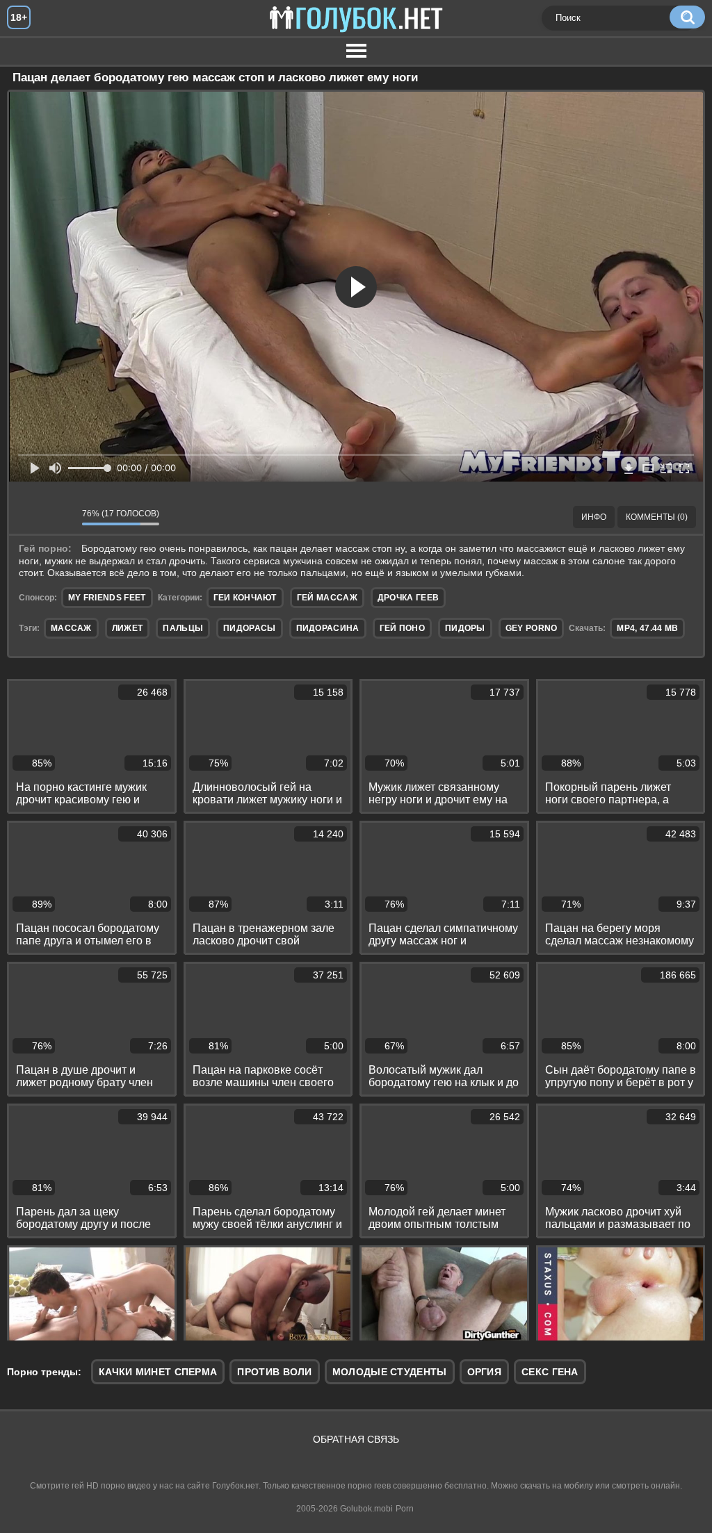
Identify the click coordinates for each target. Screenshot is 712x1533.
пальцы (183, 628)
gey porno (531, 628)
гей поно (402, 628)
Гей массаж (327, 597)
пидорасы (249, 628)
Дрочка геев (408, 597)
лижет (127, 628)
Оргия (484, 1371)
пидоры (465, 628)
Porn (405, 1509)
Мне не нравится (61, 517)
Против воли (274, 1371)
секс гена (549, 1371)
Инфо (593, 517)
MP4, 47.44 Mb (647, 628)
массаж (71, 628)
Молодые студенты (389, 1371)
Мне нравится (30, 517)
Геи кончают (245, 597)
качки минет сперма (158, 1371)
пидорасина (327, 628)
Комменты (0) (657, 517)
